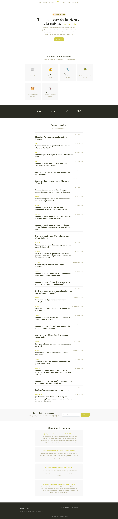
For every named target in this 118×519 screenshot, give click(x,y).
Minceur (64, 2)
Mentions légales (69, 507)
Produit (69, 2)
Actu (40, 2)
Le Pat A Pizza (24, 508)
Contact (76, 507)
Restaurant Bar (75, 2)
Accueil (62, 507)
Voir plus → (59, 39)
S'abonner (85, 415)
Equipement (51, 2)
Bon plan (45, 2)
